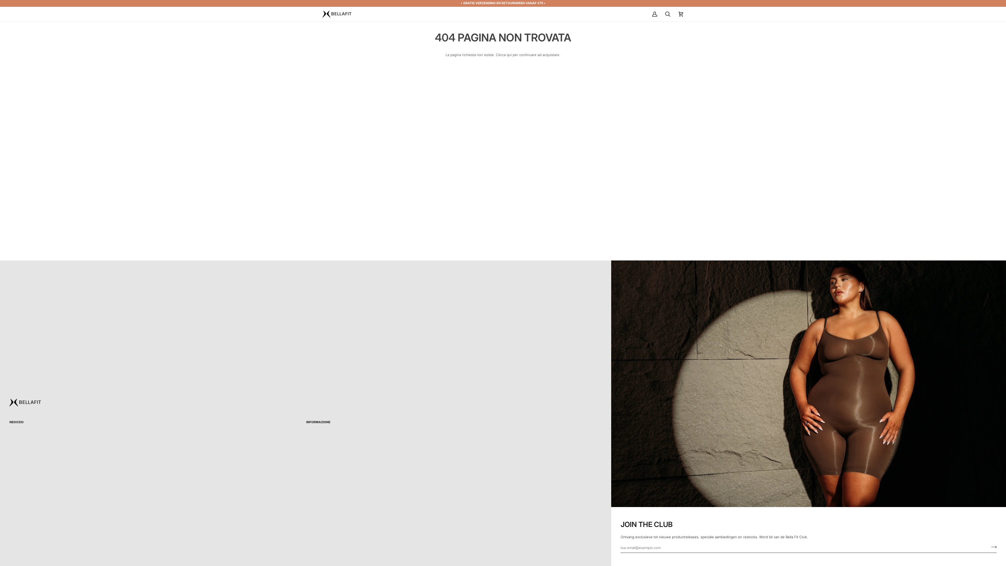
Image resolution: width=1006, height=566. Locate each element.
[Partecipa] (992, 547)
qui (509, 55)
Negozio (16, 422)
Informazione (318, 422)
